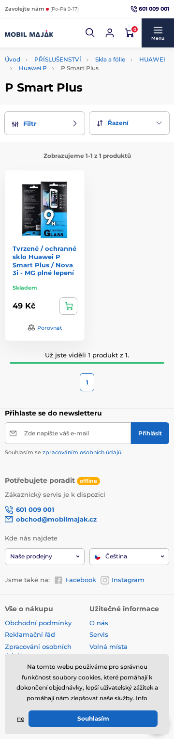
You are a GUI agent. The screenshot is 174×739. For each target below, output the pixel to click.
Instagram (128, 580)
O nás (98, 623)
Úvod (12, 59)
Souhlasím (93, 718)
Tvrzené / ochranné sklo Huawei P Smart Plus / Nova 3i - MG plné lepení (44, 261)
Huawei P (33, 68)
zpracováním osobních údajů (82, 452)
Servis (98, 634)
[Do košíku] (68, 306)
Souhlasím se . (64, 452)
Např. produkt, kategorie (66, 54)
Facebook (80, 580)
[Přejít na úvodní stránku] (29, 33)
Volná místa (108, 646)
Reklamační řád (30, 634)
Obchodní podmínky (38, 623)
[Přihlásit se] (109, 32)
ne (20, 718)
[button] (90, 32)
